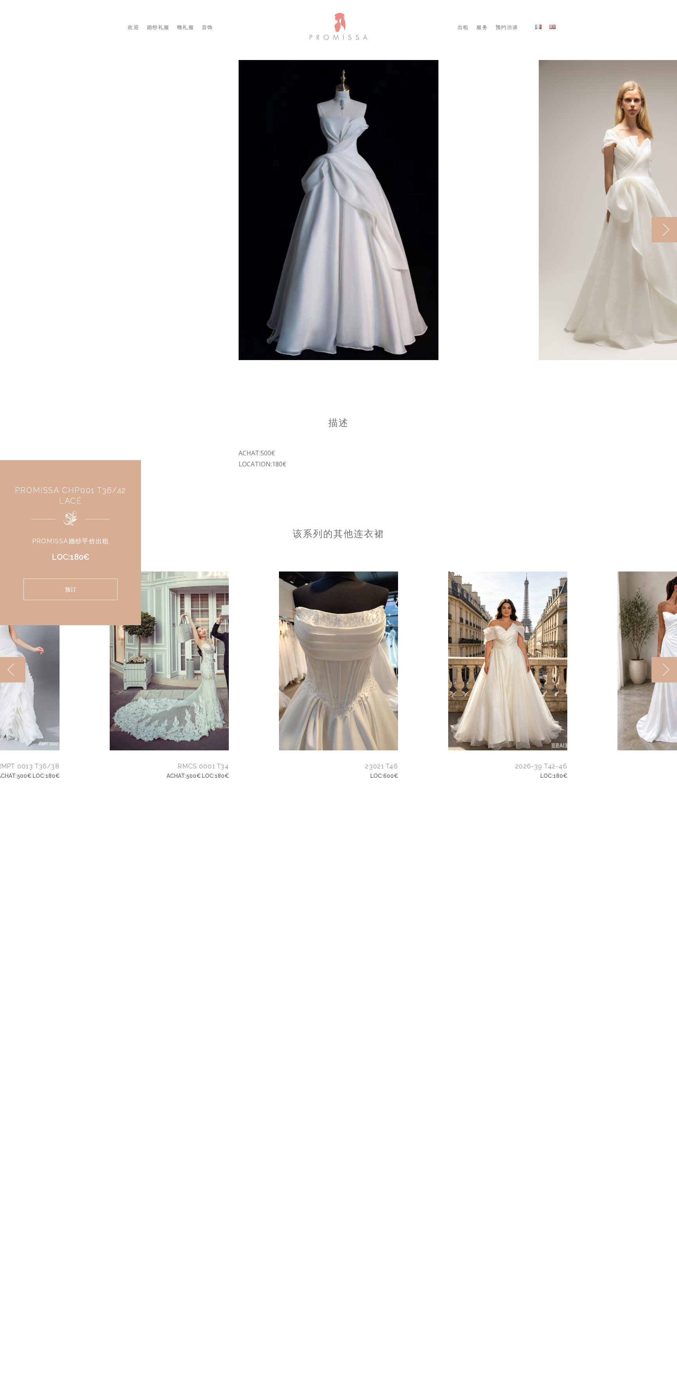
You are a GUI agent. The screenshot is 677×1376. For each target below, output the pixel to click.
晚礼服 (185, 27)
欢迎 (133, 27)
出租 (463, 27)
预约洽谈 (507, 27)
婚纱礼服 (158, 27)
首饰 (207, 27)
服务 (482, 27)
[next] (664, 229)
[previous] (639, 229)
